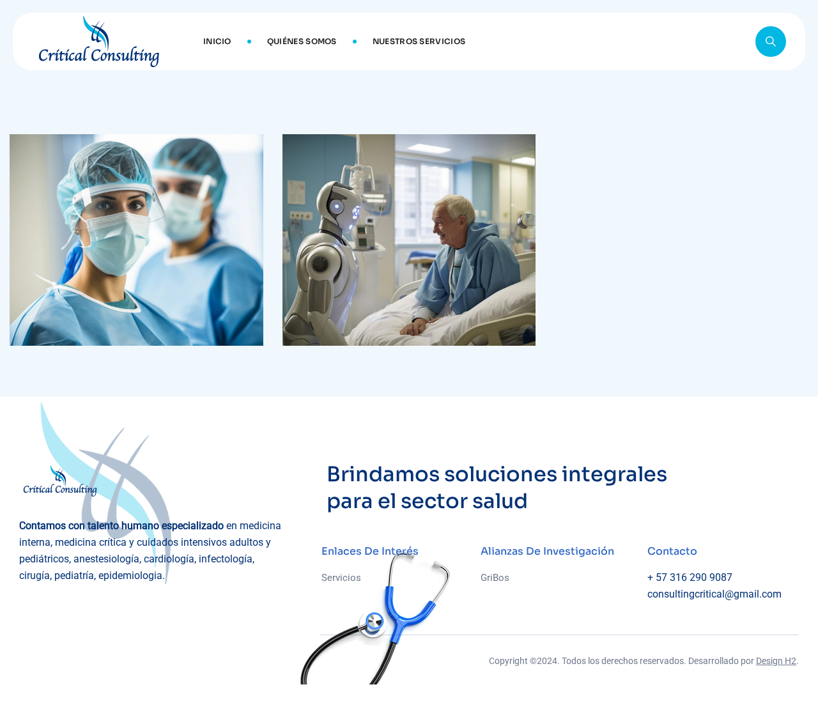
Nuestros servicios (419, 41)
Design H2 (776, 661)
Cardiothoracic (88, 336)
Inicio (217, 41)
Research (49, 315)
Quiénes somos (302, 41)
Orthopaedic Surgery (384, 336)
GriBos (495, 577)
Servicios (341, 577)
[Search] (770, 41)
